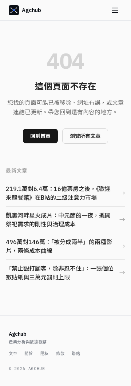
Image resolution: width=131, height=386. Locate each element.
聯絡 (76, 353)
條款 (60, 353)
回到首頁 (40, 136)
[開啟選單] (115, 10)
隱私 (44, 353)
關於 (28, 353)
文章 (13, 353)
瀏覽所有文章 (85, 136)
